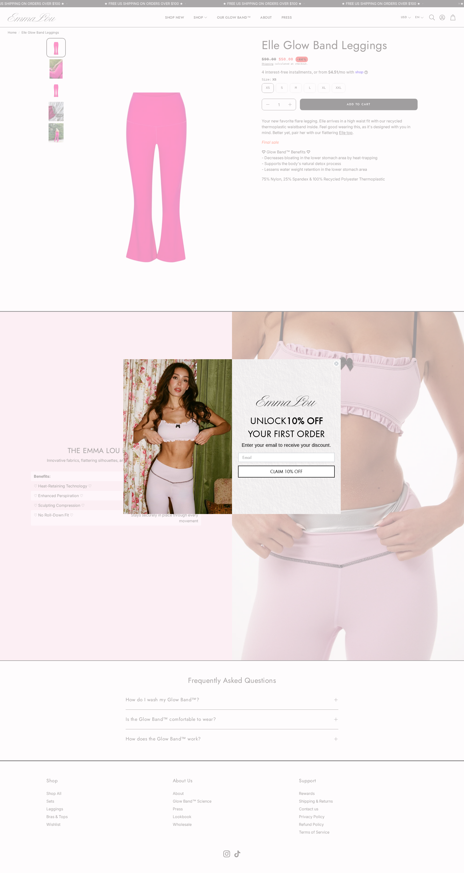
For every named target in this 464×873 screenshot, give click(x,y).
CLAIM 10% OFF (286, 471)
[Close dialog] (336, 363)
